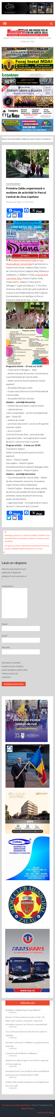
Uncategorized (13, 184)
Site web (6, 647)
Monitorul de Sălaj (13, 202)
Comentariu (8, 586)
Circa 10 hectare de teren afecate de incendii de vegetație (26, 1033)
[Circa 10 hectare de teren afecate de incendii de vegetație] (47, 139)
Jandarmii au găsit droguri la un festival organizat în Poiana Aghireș (26, 1062)
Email (5, 635)
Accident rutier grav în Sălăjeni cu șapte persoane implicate (27, 1044)
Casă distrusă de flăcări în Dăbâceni (21, 1053)
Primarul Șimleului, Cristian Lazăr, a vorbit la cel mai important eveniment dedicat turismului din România (27, 538)
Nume (5, 624)
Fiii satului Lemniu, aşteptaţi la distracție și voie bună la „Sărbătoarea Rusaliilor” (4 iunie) (27, 547)
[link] (24, 260)
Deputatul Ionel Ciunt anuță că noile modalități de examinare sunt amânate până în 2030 (27, 1073)
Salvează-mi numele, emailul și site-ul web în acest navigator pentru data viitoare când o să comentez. (15, 669)
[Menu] (4, 23)
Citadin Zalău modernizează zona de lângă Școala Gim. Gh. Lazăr (27, 1084)
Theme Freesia (27, 1108)
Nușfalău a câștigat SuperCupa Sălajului (22, 1010)
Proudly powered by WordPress (16, 1105)
